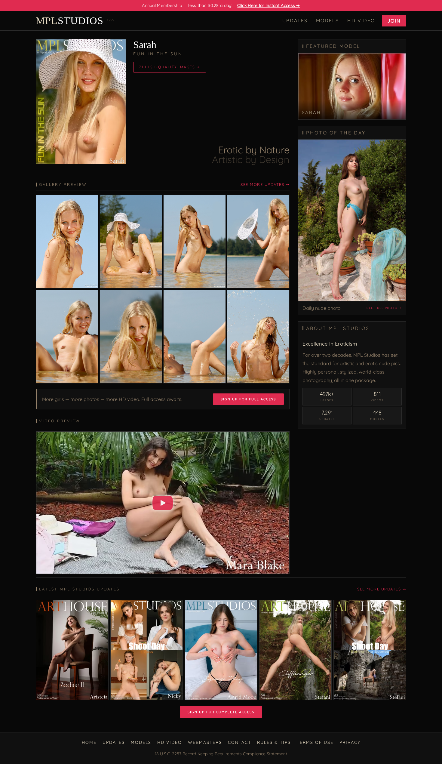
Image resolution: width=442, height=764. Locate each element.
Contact (239, 742)
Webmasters (205, 742)
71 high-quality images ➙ (169, 67)
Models (327, 20)
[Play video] (162, 503)
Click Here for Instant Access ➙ (268, 5)
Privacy (350, 742)
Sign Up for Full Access (248, 399)
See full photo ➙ (384, 308)
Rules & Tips (274, 742)
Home (89, 742)
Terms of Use (315, 742)
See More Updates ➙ (265, 184)
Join (394, 21)
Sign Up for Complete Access (221, 712)
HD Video (361, 20)
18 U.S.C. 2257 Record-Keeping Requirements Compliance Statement (221, 753)
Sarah (144, 44)
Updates (295, 20)
